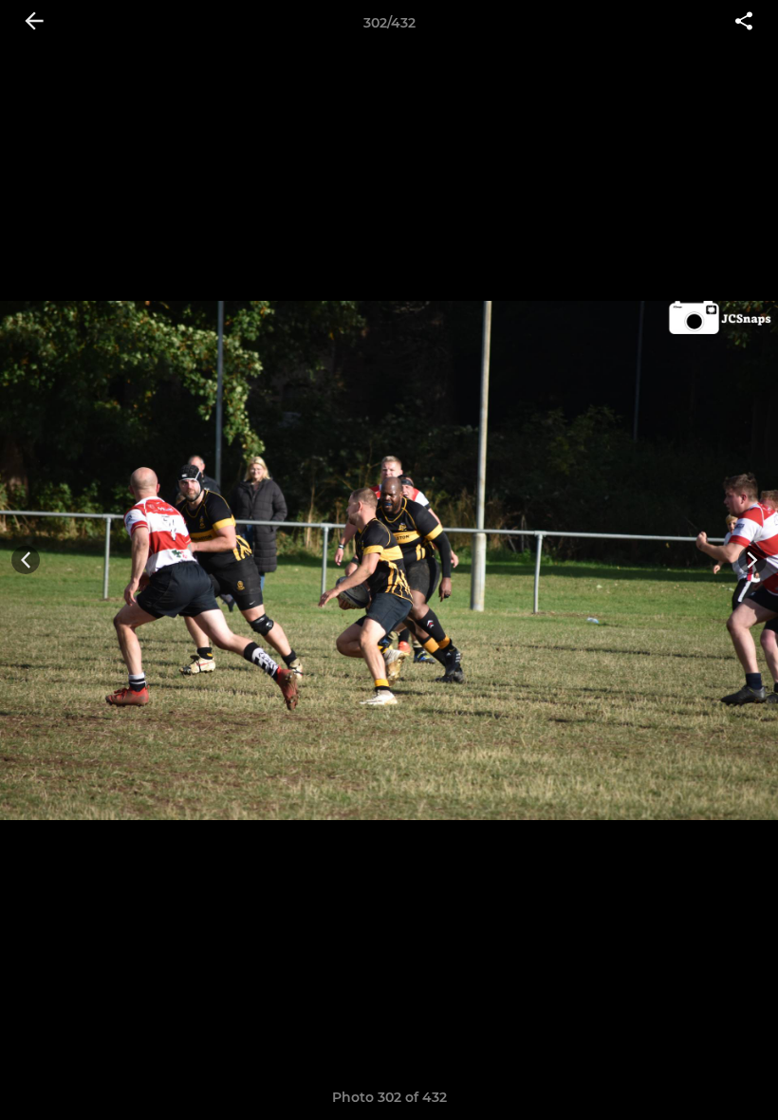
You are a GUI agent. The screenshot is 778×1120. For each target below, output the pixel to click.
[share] (743, 22)
